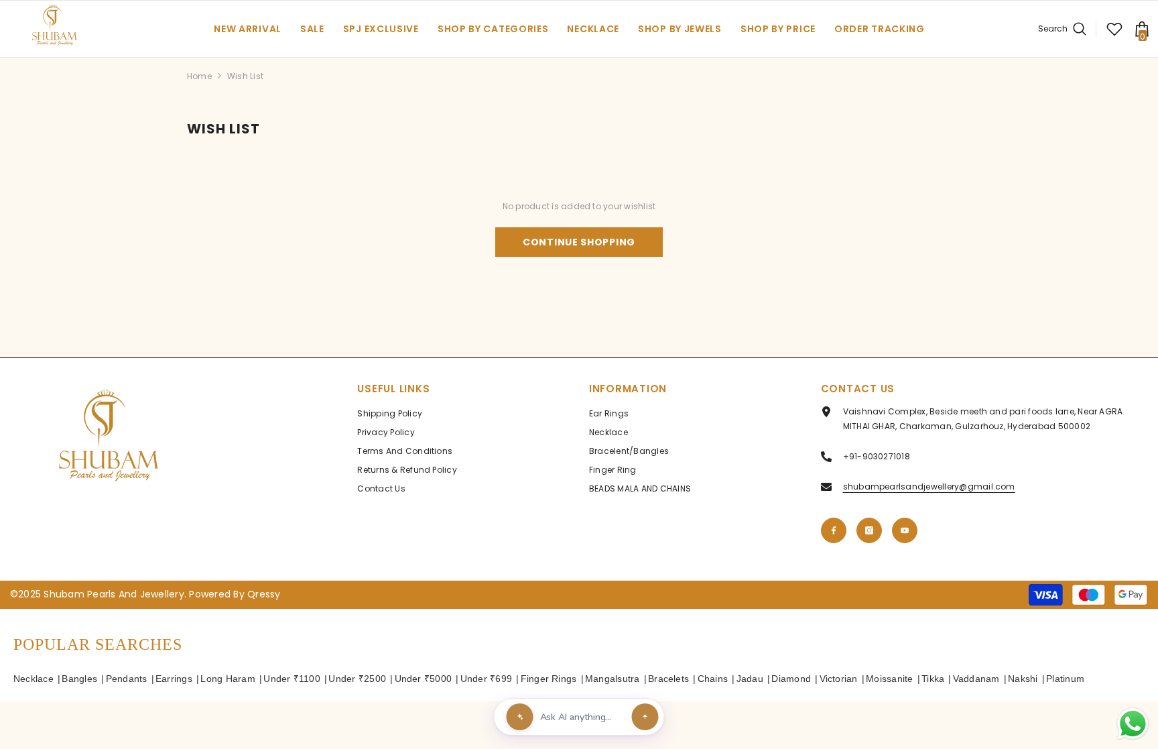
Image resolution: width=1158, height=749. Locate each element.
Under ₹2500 (357, 678)
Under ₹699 (486, 678)
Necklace (33, 678)
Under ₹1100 (291, 678)
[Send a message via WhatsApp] (1132, 723)
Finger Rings (549, 678)
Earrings (173, 678)
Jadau (749, 678)
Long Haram (227, 678)
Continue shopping (579, 242)
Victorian (839, 678)
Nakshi (1022, 678)
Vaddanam (976, 678)
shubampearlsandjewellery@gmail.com (929, 486)
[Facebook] (833, 530)
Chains (713, 678)
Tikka (932, 678)
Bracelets (668, 678)
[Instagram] (869, 530)
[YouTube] (904, 530)
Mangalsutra (612, 678)
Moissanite (889, 678)
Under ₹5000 (423, 678)
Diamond (791, 678)
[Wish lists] (1114, 29)
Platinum (1065, 678)
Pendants (126, 678)
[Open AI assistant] (645, 716)
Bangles (79, 678)
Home (199, 76)
